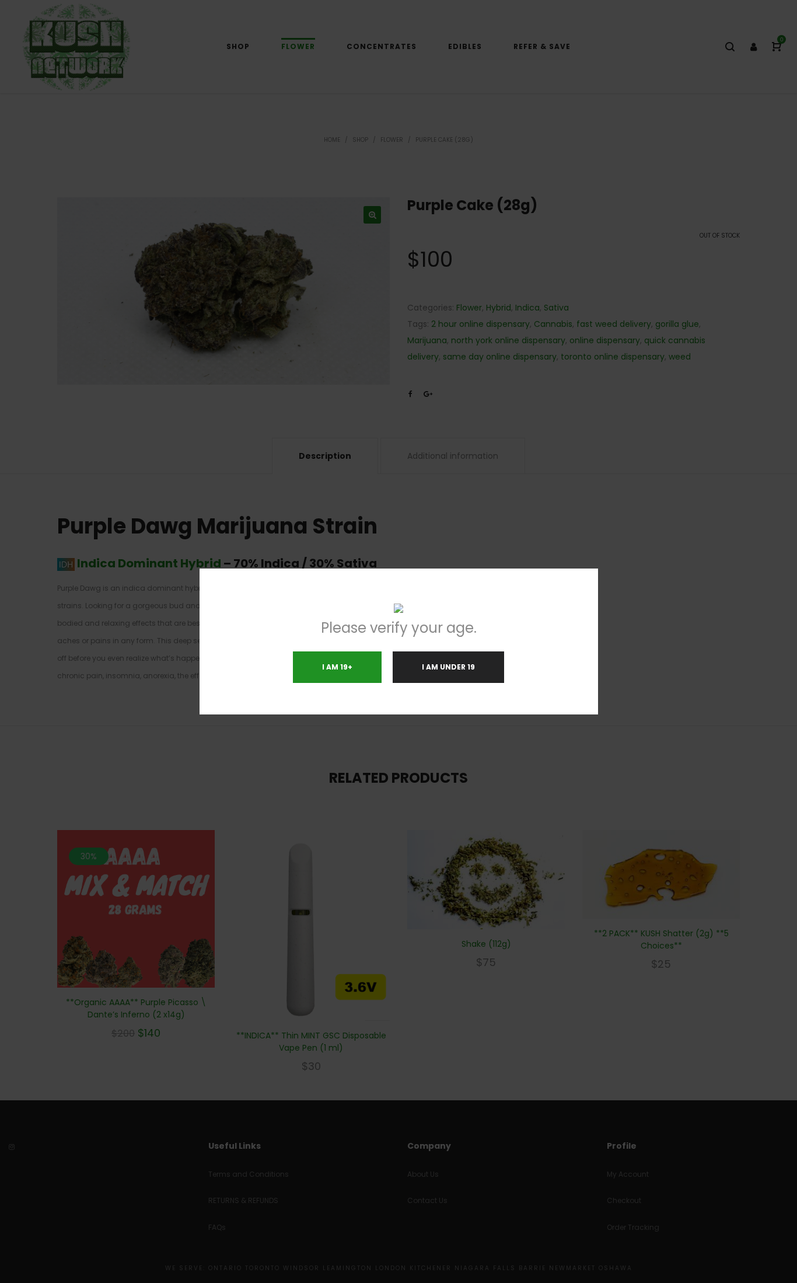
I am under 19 (448, 667)
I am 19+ (337, 667)
